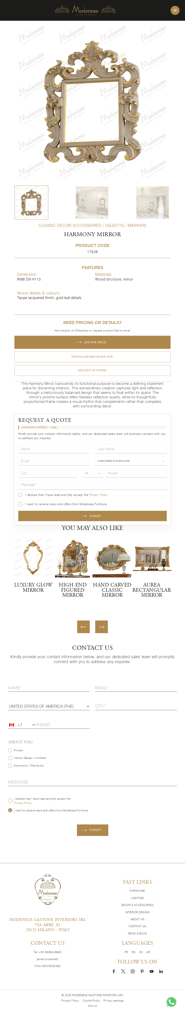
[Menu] (175, 10)
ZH (141, 952)
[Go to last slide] (83, 627)
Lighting (137, 898)
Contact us (137, 926)
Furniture (137, 890)
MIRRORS (137, 225)
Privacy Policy (98, 495)
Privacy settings (114, 1000)
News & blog (137, 933)
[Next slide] (101, 627)
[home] (85, 10)
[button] (31, 202)
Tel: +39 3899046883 (48, 952)
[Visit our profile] (114, 971)
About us (137, 919)
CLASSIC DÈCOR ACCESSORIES (70, 225)
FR (126, 952)
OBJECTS (114, 225)
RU (134, 952)
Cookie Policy (91, 1000)
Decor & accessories (137, 905)
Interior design (137, 912)
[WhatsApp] (171, 1002)
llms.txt (92, 1005)
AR (148, 952)
